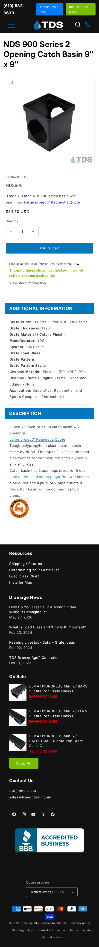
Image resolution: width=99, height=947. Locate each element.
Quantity (12, 221)
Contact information (51, 930)
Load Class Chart (24, 576)
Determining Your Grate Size (34, 570)
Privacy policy (80, 923)
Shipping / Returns (25, 564)
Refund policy (51, 937)
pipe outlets (19, 477)
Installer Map (20, 582)
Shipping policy (22, 930)
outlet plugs (49, 477)
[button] (78, 24)
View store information (27, 283)
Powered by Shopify (53, 923)
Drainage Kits (29, 923)
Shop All (24, 763)
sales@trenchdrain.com (30, 797)
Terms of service (81, 930)
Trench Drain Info (49, 9)
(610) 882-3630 (22, 791)
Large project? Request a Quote (52, 202)
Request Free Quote (78, 9)
